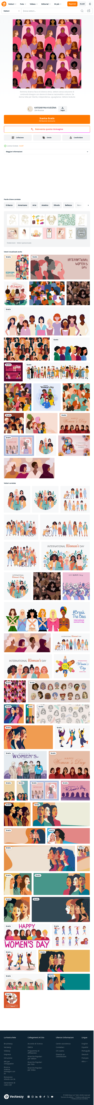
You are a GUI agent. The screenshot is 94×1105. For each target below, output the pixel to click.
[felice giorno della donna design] (47, 397)
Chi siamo (60, 1051)
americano (22, 205)
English (83, 1043)
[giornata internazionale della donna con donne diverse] (74, 445)
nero (79, 205)
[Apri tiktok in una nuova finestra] (44, 1097)
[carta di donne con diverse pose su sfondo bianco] (47, 321)
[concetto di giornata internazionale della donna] (15, 293)
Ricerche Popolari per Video (35, 1069)
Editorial (44, 4)
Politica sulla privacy (81, 1097)
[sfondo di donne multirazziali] (42, 423)
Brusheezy (8, 1043)
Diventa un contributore (61, 1055)
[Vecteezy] (3, 3)
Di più (56, 4)
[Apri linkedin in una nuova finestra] (36, 1097)
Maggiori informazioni (14, 152)
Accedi (82, 4)
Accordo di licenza (35, 1043)
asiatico (45, 205)
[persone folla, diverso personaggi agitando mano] (57, 371)
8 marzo (9, 205)
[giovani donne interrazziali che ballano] (72, 737)
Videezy (7, 1051)
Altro (82, 1061)
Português (84, 1051)
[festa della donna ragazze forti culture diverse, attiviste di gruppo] (71, 936)
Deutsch (83, 1054)
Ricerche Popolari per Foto (35, 1063)
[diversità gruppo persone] (14, 423)
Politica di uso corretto (78, 1098)
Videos (32, 4)
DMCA (30, 1047)
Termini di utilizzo (65, 1097)
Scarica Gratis (47, 119)
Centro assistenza (63, 1043)
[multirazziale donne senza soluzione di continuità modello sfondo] (47, 293)
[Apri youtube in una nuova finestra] (52, 1097)
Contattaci (60, 1047)
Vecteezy (7, 1047)
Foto (22, 4)
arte (34, 205)
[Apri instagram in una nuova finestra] (33, 1097)
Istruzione (8, 1058)
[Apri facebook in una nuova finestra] (29, 1097)
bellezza (68, 205)
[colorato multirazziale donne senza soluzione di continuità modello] (17, 397)
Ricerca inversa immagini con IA (9, 1070)
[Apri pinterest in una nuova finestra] (40, 1097)
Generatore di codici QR (9, 1084)
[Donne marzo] (16, 267)
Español (83, 1047)
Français (83, 1058)
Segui (63, 110)
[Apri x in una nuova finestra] (48, 1097)
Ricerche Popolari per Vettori (35, 1057)
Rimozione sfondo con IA (9, 1078)
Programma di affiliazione (33, 1052)
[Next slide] (84, 205)
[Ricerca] (82, 10)
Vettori (11, 4)
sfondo (57, 205)
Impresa (7, 1054)
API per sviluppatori (9, 1062)
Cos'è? (21, 146)
